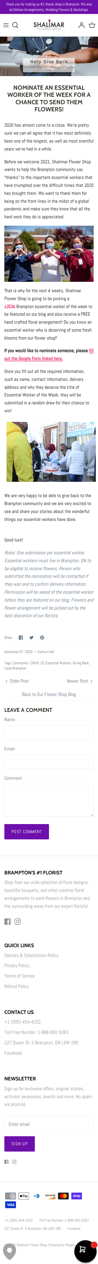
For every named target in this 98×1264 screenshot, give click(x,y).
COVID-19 (37, 662)
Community (21, 662)
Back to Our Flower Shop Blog (49, 694)
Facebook (13, 1053)
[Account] (80, 25)
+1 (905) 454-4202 (22, 1022)
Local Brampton (15, 668)
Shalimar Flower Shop (32, 1244)
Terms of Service (19, 976)
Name (9, 719)
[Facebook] (7, 921)
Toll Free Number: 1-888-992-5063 (36, 1032)
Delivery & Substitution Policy (31, 955)
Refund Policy (16, 986)
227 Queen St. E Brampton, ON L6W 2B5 (41, 1042)
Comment (13, 778)
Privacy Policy (16, 965)
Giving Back (81, 662)
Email (9, 749)
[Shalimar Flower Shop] (49, 25)
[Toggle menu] (6, 25)
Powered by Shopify (62, 1244)
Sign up (19, 1144)
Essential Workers (58, 662)
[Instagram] (17, 921)
